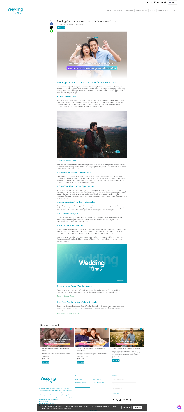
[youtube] (158, 2)
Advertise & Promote (80, 386)
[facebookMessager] (179, 407)
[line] (161, 2)
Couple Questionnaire (98, 382)
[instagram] (154, 2)
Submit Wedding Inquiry (99, 379)
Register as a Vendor (80, 382)
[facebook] (148, 2)
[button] (143, 2)
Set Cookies (126, 407)
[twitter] (151, 2)
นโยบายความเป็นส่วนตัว (64, 408)
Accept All (137, 407)
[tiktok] (165, 2)
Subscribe (116, 393)
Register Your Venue (80, 379)
